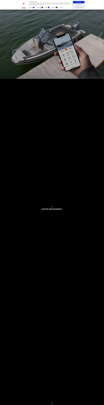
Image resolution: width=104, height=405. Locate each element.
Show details (61, 7)
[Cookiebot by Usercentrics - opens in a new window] (23, 8)
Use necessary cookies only (79, 7)
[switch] (42, 7)
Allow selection (79, 4)
